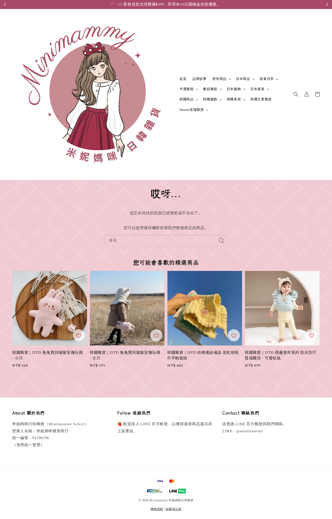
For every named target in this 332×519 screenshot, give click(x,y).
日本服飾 (234, 89)
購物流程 (157, 509)
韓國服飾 (210, 99)
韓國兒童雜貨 (261, 99)
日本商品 (243, 79)
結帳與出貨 (173, 509)
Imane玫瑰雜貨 (191, 110)
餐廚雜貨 (210, 89)
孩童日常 (267, 79)
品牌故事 (199, 78)
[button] (296, 94)
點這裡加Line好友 (193, 4)
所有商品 (219, 79)
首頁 (182, 78)
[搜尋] (221, 240)
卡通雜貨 (186, 89)
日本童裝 (257, 89)
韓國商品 (186, 99)
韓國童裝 (234, 99)
